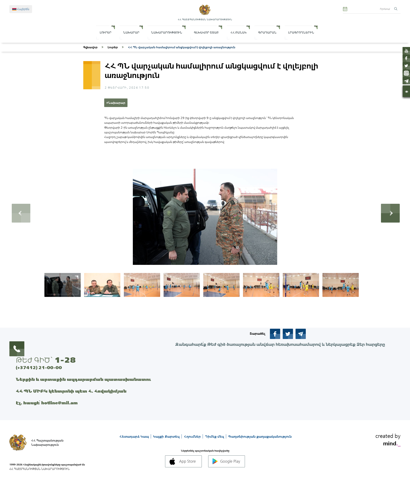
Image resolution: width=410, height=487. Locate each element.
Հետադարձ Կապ (134, 436)
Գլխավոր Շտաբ (206, 32)
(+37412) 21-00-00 (39, 367)
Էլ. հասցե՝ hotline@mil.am (47, 402)
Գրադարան (267, 32)
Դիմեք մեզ (215, 436)
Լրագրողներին (301, 32)
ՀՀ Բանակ (238, 32)
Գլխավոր (90, 47)
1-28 (65, 360)
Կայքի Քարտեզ (166, 436)
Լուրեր (105, 32)
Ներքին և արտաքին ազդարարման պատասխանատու (83, 379)
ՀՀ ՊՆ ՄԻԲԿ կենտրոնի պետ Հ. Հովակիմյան (71, 391)
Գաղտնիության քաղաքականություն (260, 436)
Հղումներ (193, 436)
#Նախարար (115, 103)
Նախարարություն (166, 32)
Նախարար (131, 32)
